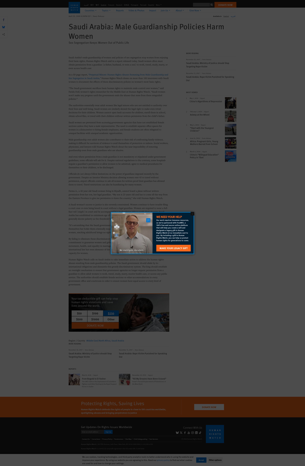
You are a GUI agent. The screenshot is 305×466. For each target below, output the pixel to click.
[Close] (192, 213)
